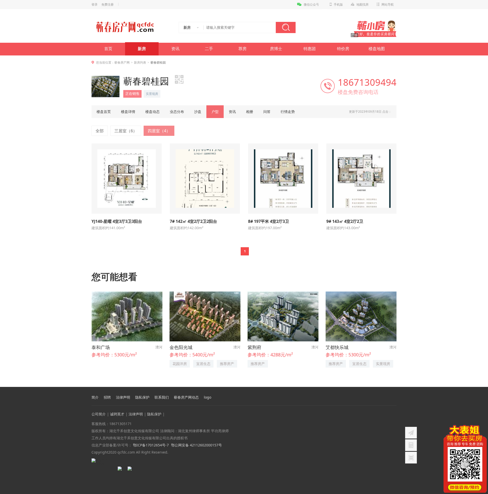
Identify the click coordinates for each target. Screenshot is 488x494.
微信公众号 (311, 4)
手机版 (338, 4)
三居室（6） (125, 131)
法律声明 (123, 397)
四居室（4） (159, 131)
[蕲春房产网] (125, 27)
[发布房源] (411, 433)
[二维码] (411, 457)
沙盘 (197, 111)
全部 (100, 131)
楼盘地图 (377, 49)
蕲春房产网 (122, 62)
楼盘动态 (152, 111)
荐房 (242, 49)
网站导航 (388, 4)
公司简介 (99, 414)
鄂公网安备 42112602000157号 (196, 445)
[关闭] (484, 428)
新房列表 (140, 62)
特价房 (343, 49)
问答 (266, 111)
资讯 (175, 49)
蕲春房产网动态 (186, 397)
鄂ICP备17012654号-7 (150, 445)
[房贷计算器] (411, 445)
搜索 (286, 27)
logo (207, 397)
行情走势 (288, 111)
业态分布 (177, 111)
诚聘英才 (117, 414)
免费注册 (107, 4)
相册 (249, 111)
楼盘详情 (128, 111)
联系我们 (162, 397)
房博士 (276, 49)
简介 (95, 397)
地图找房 (362, 4)
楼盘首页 (104, 111)
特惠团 (309, 49)
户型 (215, 111)
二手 (209, 49)
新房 (142, 49)
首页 (108, 49)
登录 (95, 4)
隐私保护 (142, 397)
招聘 (107, 397)
